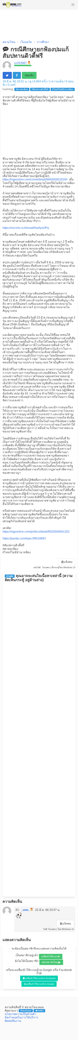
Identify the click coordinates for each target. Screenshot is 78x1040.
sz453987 (20, 63)
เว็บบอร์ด (26, 42)
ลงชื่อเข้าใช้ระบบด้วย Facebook (40, 978)
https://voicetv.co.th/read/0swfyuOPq (26, 227)
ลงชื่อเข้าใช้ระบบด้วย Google (40, 984)
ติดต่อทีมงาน (13, 1020)
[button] (73, 4)
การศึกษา (43, 42)
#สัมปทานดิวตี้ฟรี (40, 89)
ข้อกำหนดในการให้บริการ (21, 1017)
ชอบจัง (29, 75)
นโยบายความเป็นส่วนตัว (20, 1014)
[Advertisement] (39, 130)
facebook (26, 1010)
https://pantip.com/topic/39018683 (24, 538)
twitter (41, 1010)
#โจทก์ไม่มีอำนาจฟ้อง (62, 89)
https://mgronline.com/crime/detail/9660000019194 (35, 179)
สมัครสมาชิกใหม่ (50, 962)
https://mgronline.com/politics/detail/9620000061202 (36, 531)
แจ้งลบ (68, 561)
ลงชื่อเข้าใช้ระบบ (49, 956)
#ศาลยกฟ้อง (22, 89)
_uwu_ (25, 909)
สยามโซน (9, 42)
